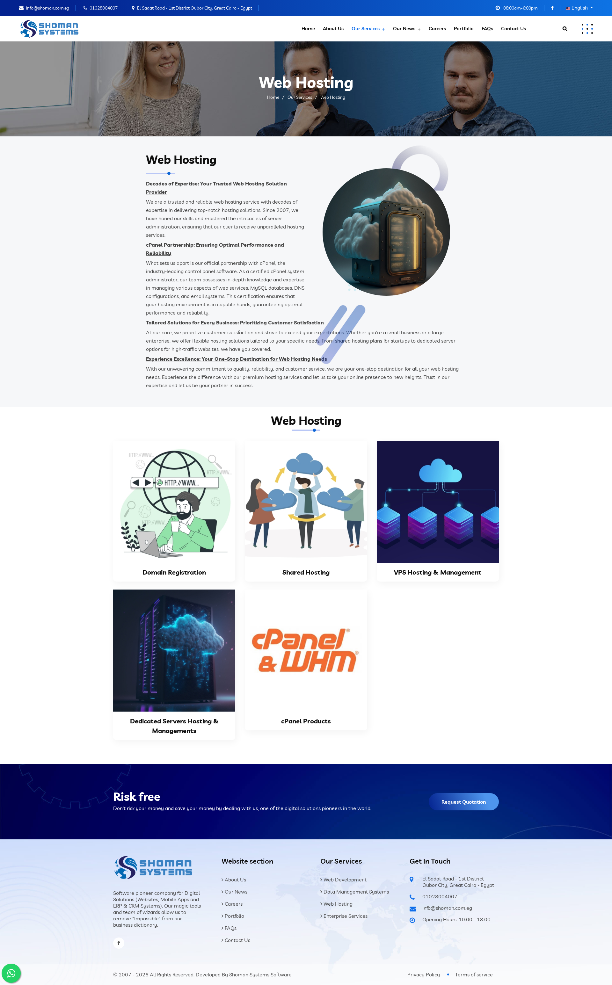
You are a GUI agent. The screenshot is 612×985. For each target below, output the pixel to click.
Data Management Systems (355, 891)
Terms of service (474, 974)
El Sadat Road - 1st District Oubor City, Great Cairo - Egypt (194, 8)
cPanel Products (306, 721)
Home (308, 28)
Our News (404, 28)
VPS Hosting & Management (437, 572)
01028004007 (104, 8)
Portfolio (464, 28)
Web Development (344, 879)
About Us (333, 28)
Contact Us (513, 28)
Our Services (366, 28)
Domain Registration (174, 572)
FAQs (487, 28)
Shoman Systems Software (260, 974)
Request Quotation (463, 802)
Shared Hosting (306, 572)
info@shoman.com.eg (47, 8)
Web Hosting (337, 904)
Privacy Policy (423, 974)
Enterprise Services (345, 916)
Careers (437, 28)
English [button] (579, 7)
